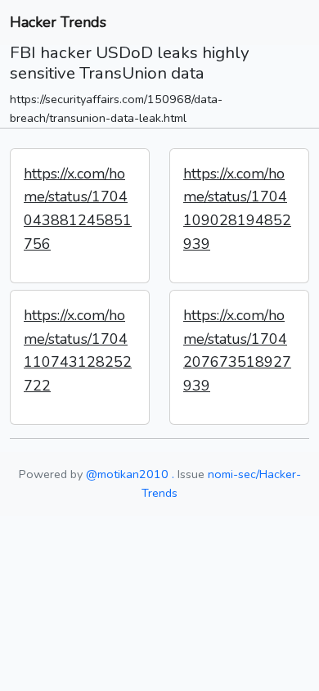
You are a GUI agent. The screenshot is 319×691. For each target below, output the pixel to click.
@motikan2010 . (130, 474)
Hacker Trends (58, 22)
